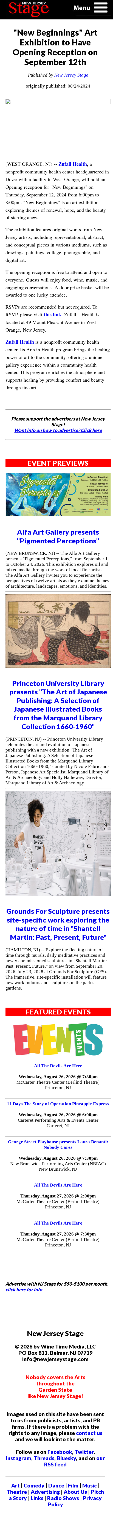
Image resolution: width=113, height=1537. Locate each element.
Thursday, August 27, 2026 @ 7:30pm (58, 1234)
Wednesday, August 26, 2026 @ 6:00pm (58, 1114)
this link (52, 314)
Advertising (45, 1492)
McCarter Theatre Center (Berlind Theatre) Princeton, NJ (58, 1085)
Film (73, 1485)
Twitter (84, 1452)
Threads (44, 1458)
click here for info (23, 1289)
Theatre (17, 1492)
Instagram (18, 1458)
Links (37, 1498)
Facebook (59, 1452)
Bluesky (66, 1458)
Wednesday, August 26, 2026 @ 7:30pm (58, 1076)
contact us (89, 1433)
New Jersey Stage (71, 75)
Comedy (34, 1485)
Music (89, 1485)
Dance (56, 1485)
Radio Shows (63, 1498)
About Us (75, 1492)
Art (15, 1485)
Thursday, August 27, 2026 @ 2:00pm (58, 1196)
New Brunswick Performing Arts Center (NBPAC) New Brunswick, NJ (58, 1166)
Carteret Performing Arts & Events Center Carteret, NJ (58, 1123)
